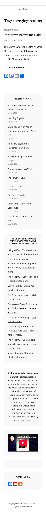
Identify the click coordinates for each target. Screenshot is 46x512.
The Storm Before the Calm (23, 35)
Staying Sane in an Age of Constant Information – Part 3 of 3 (22, 131)
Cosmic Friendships (12, 30)
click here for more (29, 254)
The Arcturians (15, 186)
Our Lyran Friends (16, 195)
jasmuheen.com (29, 504)
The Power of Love (16, 177)
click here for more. (18, 280)
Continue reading (16, 68)
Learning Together (16, 118)
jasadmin (18, 41)
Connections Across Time (20, 169)
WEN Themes (27, 507)
